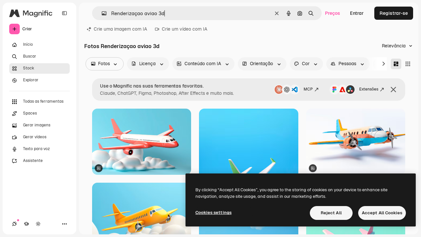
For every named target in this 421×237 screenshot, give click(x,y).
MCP (308, 89)
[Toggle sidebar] (64, 13)
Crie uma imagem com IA (120, 29)
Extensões (368, 89)
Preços (332, 13)
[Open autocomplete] (101, 13)
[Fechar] (393, 89)
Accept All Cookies (382, 213)
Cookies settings (213, 212)
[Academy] (26, 224)
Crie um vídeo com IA (184, 29)
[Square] (408, 64)
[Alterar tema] (38, 224)
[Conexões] (14, 224)
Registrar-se (394, 13)
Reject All (331, 213)
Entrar (357, 13)
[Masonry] (396, 64)
